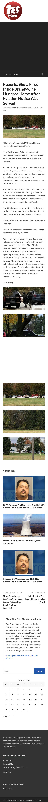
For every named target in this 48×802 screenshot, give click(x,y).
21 (6, 704)
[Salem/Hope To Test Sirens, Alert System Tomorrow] (24, 538)
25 (30, 704)
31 (24, 709)
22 (12, 704)
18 (30, 699)
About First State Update (13, 784)
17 (24, 699)
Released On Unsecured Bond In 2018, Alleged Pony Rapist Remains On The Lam (22, 580)
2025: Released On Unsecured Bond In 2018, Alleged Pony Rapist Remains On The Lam (24, 506)
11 (30, 694)
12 (36, 694)
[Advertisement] (24, 46)
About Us (7, 760)
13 (42, 694)
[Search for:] (24, 671)
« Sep (5, 716)
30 (18, 709)
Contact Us (8, 764)
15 (12, 699)
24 (24, 704)
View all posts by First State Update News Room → (22, 656)
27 (42, 704)
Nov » (10, 716)
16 (18, 699)
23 (18, 704)
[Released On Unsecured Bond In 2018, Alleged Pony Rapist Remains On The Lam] (24, 576)
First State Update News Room (14, 108)
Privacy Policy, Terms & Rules (15, 767)
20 (42, 699)
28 (6, 709)
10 (24, 694)
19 (36, 699)
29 (12, 709)
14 (6, 699)
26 (36, 704)
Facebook (7, 772)
